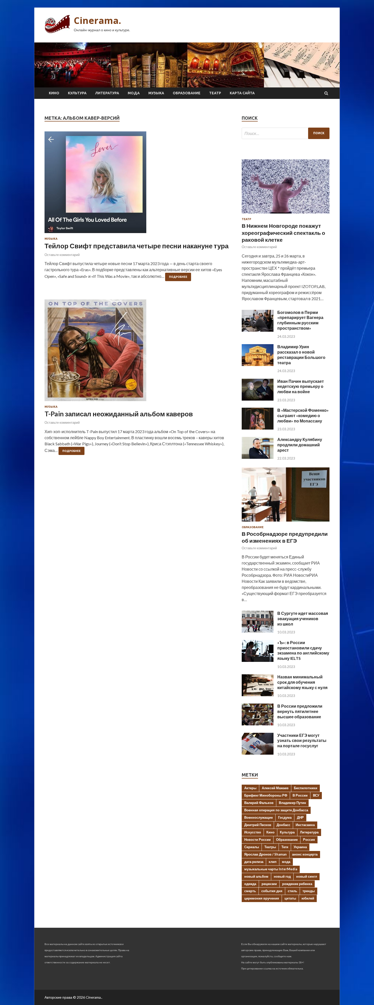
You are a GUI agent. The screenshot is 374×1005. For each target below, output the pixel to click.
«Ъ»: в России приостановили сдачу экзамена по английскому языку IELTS (303, 650)
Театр (215, 93)
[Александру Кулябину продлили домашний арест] (258, 457)
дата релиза (253, 862)
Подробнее (178, 276)
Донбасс (283, 825)
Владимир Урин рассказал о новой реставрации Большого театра (301, 354)
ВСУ (316, 795)
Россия (309, 840)
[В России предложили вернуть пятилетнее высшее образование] (258, 723)
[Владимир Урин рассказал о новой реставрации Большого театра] (258, 364)
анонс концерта (305, 854)
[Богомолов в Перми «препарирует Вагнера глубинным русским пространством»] (258, 330)
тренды (309, 891)
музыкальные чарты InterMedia (270, 869)
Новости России (257, 840)
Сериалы (251, 847)
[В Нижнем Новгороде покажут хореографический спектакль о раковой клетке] (285, 214)
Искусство (252, 832)
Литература (107, 93)
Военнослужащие (258, 817)
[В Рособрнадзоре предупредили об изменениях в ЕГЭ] (285, 522)
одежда (250, 884)
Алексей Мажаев (275, 788)
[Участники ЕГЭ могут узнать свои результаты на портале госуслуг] (258, 753)
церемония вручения (261, 898)
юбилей (307, 898)
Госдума (285, 817)
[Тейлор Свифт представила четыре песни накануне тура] (138, 184)
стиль (292, 891)
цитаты (290, 898)
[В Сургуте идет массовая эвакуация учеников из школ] (258, 631)
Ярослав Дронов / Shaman (265, 854)
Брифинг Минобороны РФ (265, 795)
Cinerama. (97, 20)
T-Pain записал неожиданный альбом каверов (119, 414)
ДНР (300, 817)
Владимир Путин (292, 803)
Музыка (156, 93)
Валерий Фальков (259, 803)
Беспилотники (305, 788)
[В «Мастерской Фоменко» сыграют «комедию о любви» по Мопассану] (258, 427)
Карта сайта (242, 93)
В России (300, 795)
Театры (270, 847)
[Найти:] (285, 133)
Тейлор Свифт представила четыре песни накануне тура (136, 246)
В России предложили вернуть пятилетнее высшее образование (299, 711)
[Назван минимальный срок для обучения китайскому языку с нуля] (258, 694)
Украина (300, 847)
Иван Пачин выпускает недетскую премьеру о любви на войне (300, 386)
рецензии (269, 884)
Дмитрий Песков (257, 825)
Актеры (250, 788)
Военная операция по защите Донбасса (276, 810)
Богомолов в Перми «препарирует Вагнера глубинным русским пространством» (300, 320)
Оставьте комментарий (62, 255)
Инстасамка (305, 825)
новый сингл (306, 876)
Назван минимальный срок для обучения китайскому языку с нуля (302, 682)
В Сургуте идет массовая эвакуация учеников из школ (302, 618)
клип (273, 862)
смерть (250, 891)
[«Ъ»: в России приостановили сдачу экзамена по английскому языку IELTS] (258, 660)
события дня (271, 891)
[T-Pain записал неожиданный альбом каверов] (138, 352)
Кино (54, 93)
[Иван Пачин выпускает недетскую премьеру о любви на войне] (258, 399)
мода (286, 862)
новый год (282, 876)
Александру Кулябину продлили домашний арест (299, 444)
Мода (134, 93)
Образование (186, 93)
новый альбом (256, 876)
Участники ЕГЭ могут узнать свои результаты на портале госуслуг (301, 740)
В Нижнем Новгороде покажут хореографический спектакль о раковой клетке (283, 232)
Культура (77, 93)
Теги (284, 847)
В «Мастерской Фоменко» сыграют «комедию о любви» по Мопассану (303, 415)
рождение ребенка (297, 884)
